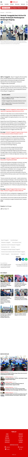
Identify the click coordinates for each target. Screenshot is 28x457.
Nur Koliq (13, 247)
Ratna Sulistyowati (15, 254)
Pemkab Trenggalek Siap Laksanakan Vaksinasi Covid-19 (14, 100)
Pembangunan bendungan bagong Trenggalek (10, 249)
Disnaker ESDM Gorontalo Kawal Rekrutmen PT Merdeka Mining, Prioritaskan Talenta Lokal (16, 394)
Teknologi (7, 440)
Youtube (8, 449)
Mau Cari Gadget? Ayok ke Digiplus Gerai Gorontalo (20, 314)
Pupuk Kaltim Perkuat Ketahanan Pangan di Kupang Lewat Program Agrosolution (5, 284)
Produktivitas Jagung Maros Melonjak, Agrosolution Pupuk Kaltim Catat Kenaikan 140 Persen (6, 315)
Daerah (7, 436)
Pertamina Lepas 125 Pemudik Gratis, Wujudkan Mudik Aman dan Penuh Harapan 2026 (21, 284)
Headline (10, 382)
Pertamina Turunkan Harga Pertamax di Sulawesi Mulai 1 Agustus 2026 (14, 384)
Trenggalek (22, 254)
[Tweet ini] (20, 259)
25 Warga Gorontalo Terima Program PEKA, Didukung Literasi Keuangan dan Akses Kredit (16, 389)
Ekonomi (7, 382)
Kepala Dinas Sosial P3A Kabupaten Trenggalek (10, 244)
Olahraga (20, 440)
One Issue (20, 436)
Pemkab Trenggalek (5, 254)
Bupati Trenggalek (5, 240)
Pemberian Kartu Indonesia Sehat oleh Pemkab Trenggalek (13, 251)
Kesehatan (7, 442)
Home (7, 434)
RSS (21, 449)
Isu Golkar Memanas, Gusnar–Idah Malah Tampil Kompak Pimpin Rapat (16, 379)
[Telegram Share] (23, 259)
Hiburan (20, 442)
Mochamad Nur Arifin (5, 247)
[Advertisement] (14, 61)
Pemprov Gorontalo (4, 372)
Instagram (21, 447)
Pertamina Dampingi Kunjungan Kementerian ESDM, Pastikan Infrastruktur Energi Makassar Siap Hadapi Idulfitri (5, 300)
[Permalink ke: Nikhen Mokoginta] (1, 22)
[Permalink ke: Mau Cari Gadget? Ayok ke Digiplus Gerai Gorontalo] (21, 309)
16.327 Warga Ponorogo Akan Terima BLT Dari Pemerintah (22, 264)
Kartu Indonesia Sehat (16, 242)
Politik (20, 438)
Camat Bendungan (14, 240)
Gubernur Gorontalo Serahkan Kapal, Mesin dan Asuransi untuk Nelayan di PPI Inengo (13, 374)
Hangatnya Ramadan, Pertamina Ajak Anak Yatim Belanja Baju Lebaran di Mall (21, 298)
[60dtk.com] (14, 1)
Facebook (8, 447)
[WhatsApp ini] (26, 259)
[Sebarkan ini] (17, 259)
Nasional (7, 438)
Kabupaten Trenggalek (5, 242)
